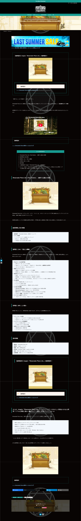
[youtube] (75, 3)
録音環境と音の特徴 (24, 157)
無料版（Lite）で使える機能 (26, 159)
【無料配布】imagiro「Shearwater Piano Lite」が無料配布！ (33, 165)
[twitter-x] (70, 3)
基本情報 (22, 163)
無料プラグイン (15, 25)
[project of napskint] (40, 8)
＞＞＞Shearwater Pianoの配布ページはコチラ (27, 90)
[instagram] (72, 3)
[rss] (76, 3)
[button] (38, 514)
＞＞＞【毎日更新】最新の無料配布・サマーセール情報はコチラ (25, 48)
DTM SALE (10, 25)
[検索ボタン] (53, 15)
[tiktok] (73, 3)
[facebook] (69, 3)
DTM (20, 25)
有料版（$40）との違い (25, 161)
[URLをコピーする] (43, 514)
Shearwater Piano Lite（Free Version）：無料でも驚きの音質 (33, 155)
